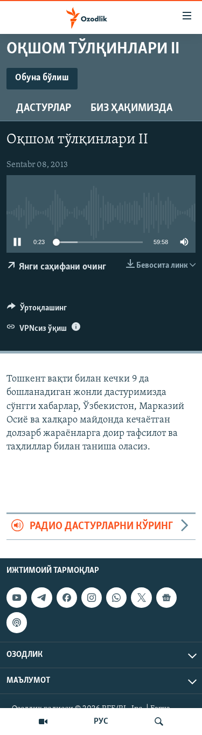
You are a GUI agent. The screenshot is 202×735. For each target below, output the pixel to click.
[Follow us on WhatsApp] (116, 597)
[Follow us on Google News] (166, 597)
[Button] (37, 310)
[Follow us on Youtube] (16, 597)
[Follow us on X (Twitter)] (141, 597)
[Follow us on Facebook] (67, 597)
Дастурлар (43, 108)
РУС (101, 721)
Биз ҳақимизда (131, 108)
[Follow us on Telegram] (41, 597)
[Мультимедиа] (43, 721)
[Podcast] (16, 622)
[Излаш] (159, 721)
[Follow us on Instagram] (91, 597)
